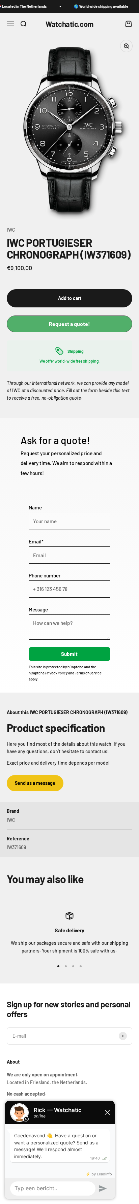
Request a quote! (69, 324)
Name (35, 507)
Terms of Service (88, 673)
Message (38, 609)
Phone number (45, 575)
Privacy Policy (56, 673)
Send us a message (35, 783)
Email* (36, 541)
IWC (11, 230)
